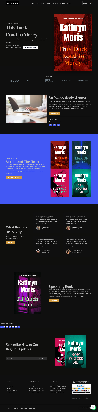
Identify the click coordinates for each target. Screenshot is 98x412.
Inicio (33, 3)
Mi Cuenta (62, 3)
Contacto (55, 3)
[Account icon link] (70, 3)
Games (42, 3)
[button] (67, 3)
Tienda (48, 3)
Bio (38, 3)
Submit (41, 358)
